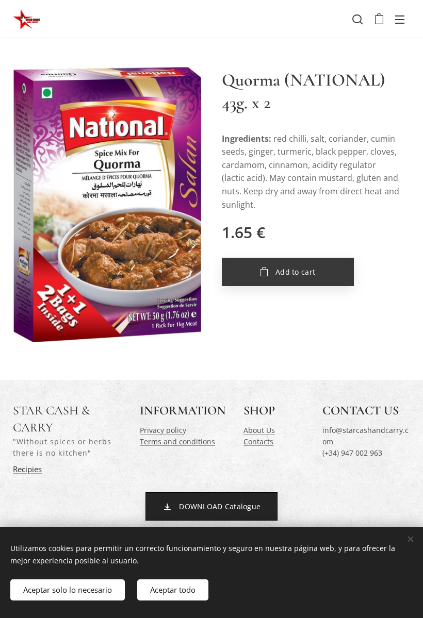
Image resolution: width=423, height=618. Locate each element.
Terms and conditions (177, 441)
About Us (259, 430)
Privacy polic (161, 430)
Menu (399, 19)
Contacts (258, 441)
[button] (357, 19)
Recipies (27, 469)
